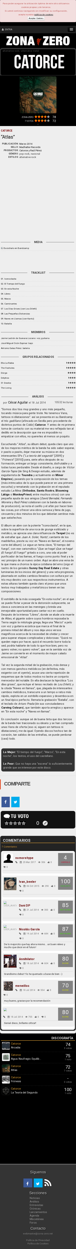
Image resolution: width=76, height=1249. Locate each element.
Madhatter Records (29, 147)
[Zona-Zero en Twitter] (38, 1183)
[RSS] (47, 1183)
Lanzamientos (38, 1212)
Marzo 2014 (25, 143)
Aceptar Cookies (36, 18)
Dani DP (24, 905)
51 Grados (6, 383)
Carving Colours (12, 707)
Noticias (35, 1198)
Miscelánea (37, 1219)
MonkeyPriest (22, 494)
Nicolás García (29, 929)
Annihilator (27, 959)
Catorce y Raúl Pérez (30, 150)
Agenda (34, 1215)
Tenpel (60, 533)
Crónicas (35, 1208)
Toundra (27, 475)
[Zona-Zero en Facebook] (27, 1183)
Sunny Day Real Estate (44, 568)
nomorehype (24, 858)
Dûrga (4, 373)
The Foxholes (7, 368)
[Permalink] (16, 862)
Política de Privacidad (38, 1240)
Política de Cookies (38, 1243)
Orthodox (29, 490)
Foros (33, 1222)
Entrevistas (36, 1205)
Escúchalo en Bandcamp (16, 248)
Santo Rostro (45, 490)
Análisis (34, 1201)
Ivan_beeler (27, 881)
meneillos (22, 985)
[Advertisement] (38, 199)
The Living (6, 388)
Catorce (40, 424)
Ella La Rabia (7, 363)
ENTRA (8, 29)
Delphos (5, 378)
